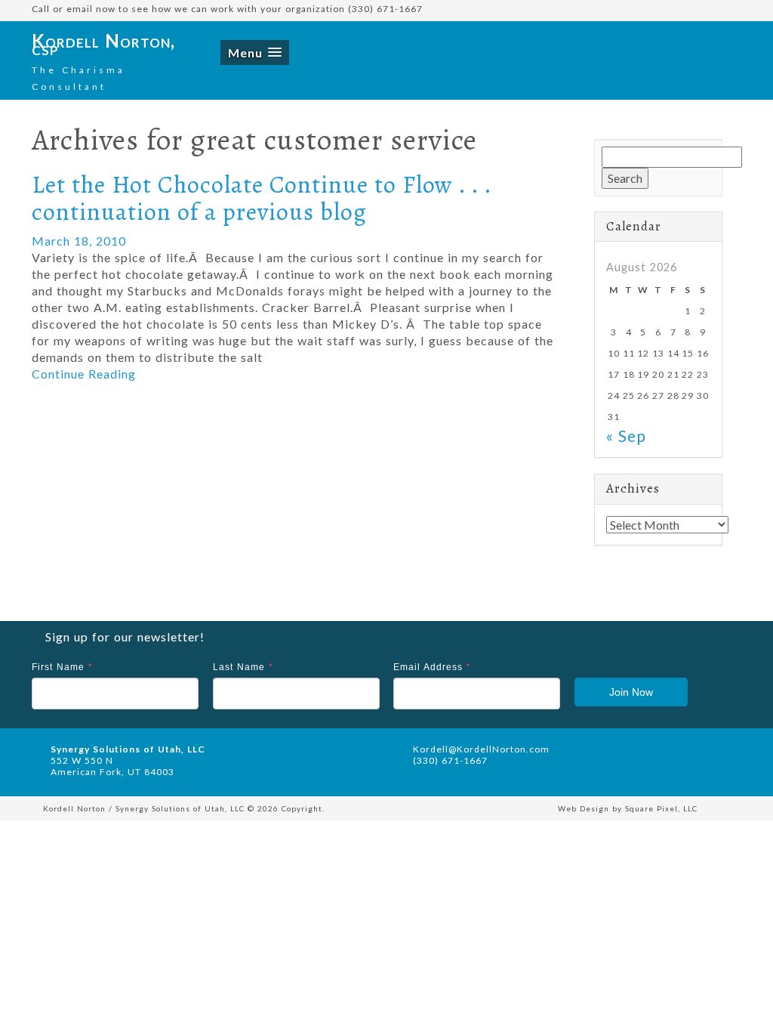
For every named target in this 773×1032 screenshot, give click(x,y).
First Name (62, 667)
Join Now (631, 692)
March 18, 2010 (79, 240)
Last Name (243, 667)
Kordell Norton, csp (103, 44)
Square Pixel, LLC (661, 808)
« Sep (626, 435)
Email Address (432, 667)
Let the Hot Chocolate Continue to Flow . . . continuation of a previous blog (261, 197)
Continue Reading (84, 373)
